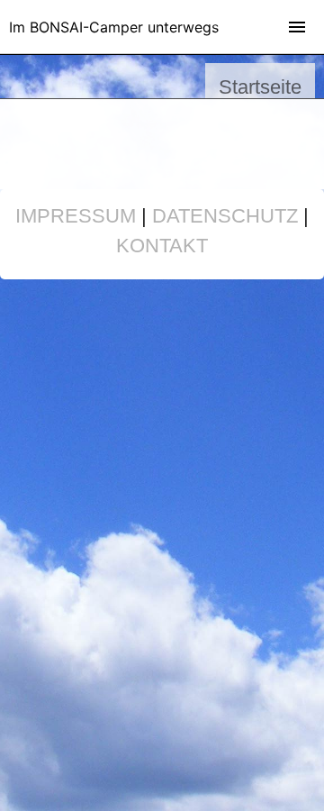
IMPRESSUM (75, 216)
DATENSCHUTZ (225, 216)
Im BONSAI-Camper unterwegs (114, 27)
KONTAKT (162, 245)
